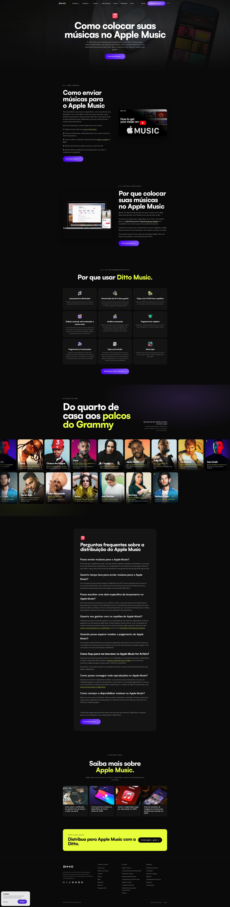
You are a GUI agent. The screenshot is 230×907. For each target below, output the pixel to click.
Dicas (132, 3)
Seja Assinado (106, 3)
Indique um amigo (151, 873)
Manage (5, 902)
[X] (67, 882)
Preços (115, 3)
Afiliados (148, 876)
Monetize (85, 3)
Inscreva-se (101, 868)
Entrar (143, 3)
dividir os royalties (102, 139)
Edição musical (126, 868)
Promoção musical (127, 873)
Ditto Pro (100, 885)
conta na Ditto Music (90, 129)
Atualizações (150, 885)
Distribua (75, 3)
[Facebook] (82, 882)
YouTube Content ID (128, 885)
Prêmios (124, 893)
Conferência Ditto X (152, 868)
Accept (22, 901)
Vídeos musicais (126, 882)
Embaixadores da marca (153, 879)
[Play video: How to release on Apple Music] (143, 122)
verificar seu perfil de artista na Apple (119, 660)
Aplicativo (101, 882)
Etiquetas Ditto (102, 888)
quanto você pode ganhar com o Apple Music (95, 628)
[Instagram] (64, 882)
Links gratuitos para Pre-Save (130, 879)
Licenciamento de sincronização (131, 870)
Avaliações (124, 3)
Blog (99, 879)
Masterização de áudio (129, 876)
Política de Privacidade (156, 902)
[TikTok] (70, 882)
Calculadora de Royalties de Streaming (132, 628)
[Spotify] (73, 882)
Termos (165, 902)
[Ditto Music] (62, 3)
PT (168, 3)
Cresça (95, 3)
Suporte (100, 873)
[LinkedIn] (79, 882)
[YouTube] (76, 882)
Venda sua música (103, 870)
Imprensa (149, 882)
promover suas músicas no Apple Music (92, 687)
